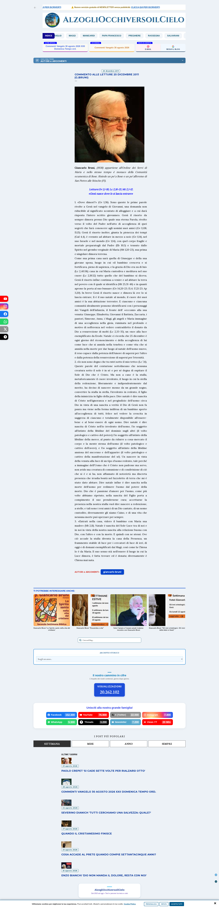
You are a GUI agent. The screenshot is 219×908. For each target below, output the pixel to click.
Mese (90, 743)
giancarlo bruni (112, 572)
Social (167, 36)
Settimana (52, 743)
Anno (129, 743)
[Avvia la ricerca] (80, 640)
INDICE (48, 35)
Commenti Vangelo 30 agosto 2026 (112, 47)
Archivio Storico (109, 653)
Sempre (167, 743)
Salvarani (150, 36)
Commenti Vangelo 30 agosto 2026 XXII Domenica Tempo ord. (65, 47)
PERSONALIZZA (151, 904)
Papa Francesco (88, 36)
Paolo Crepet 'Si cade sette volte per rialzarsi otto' (103, 770)
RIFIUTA (164, 904)
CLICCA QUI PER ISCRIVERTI (129, 7)
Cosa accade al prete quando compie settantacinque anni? (108, 854)
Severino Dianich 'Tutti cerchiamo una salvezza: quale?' (106, 812)
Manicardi (66, 36)
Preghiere (112, 36)
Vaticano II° (185, 36)
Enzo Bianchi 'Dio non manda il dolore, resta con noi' (104, 875)
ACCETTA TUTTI (176, 904)
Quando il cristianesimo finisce (86, 833)
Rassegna (131, 36)
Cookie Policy (130, 904)
